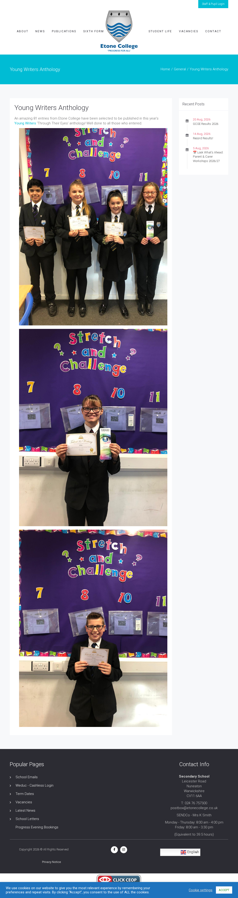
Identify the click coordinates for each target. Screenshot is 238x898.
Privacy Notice (51, 862)
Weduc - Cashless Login (34, 785)
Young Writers (25, 123)
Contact (213, 31)
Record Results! (203, 138)
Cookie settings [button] (200, 890)
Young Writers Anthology (51, 108)
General (180, 69)
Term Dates (25, 794)
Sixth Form (93, 31)
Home (165, 69)
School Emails (27, 777)
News (40, 31)
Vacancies (188, 31)
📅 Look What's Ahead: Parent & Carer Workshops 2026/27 (208, 156)
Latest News (25, 810)
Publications (64, 31)
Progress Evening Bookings (37, 827)
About (22, 31)
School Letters (27, 819)
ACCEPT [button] (224, 890)
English (192, 852)
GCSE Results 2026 (205, 124)
